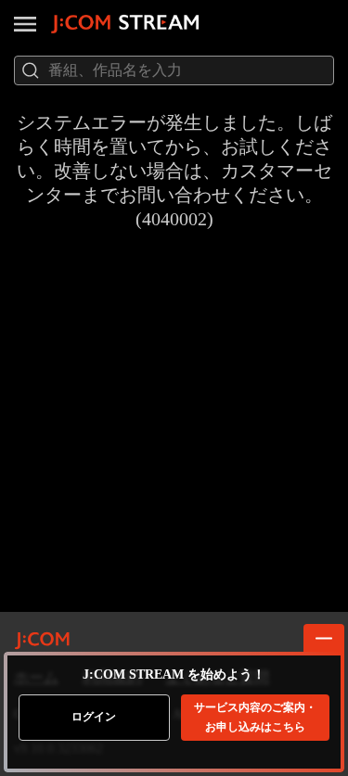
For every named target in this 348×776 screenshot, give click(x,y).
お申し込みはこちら (255, 717)
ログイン (93, 716)
